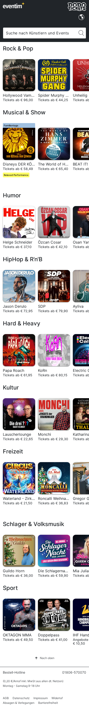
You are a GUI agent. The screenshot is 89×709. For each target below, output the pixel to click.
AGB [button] (6, 698)
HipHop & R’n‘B (22, 259)
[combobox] (40, 33)
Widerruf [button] (57, 698)
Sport (10, 588)
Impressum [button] (40, 698)
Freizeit (13, 451)
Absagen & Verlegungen (18, 703)
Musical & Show (24, 112)
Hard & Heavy (21, 323)
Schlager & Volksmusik (33, 524)
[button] (44, 658)
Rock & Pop (18, 48)
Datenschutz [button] (21, 698)
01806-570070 (74, 672)
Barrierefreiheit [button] (48, 703)
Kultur (11, 387)
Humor (12, 195)
